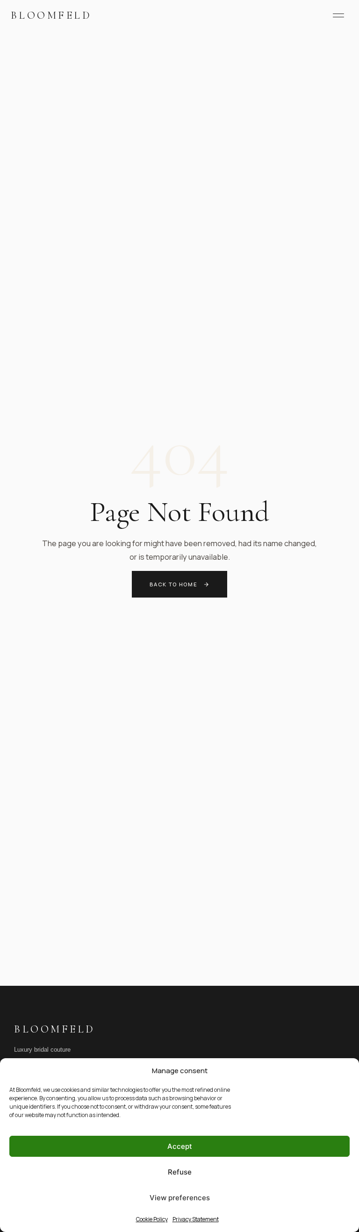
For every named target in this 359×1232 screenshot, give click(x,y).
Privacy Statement (195, 1219)
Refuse (180, 1172)
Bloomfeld (51, 15)
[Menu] (338, 15)
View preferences (180, 1197)
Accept (179, 1146)
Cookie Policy (152, 1219)
